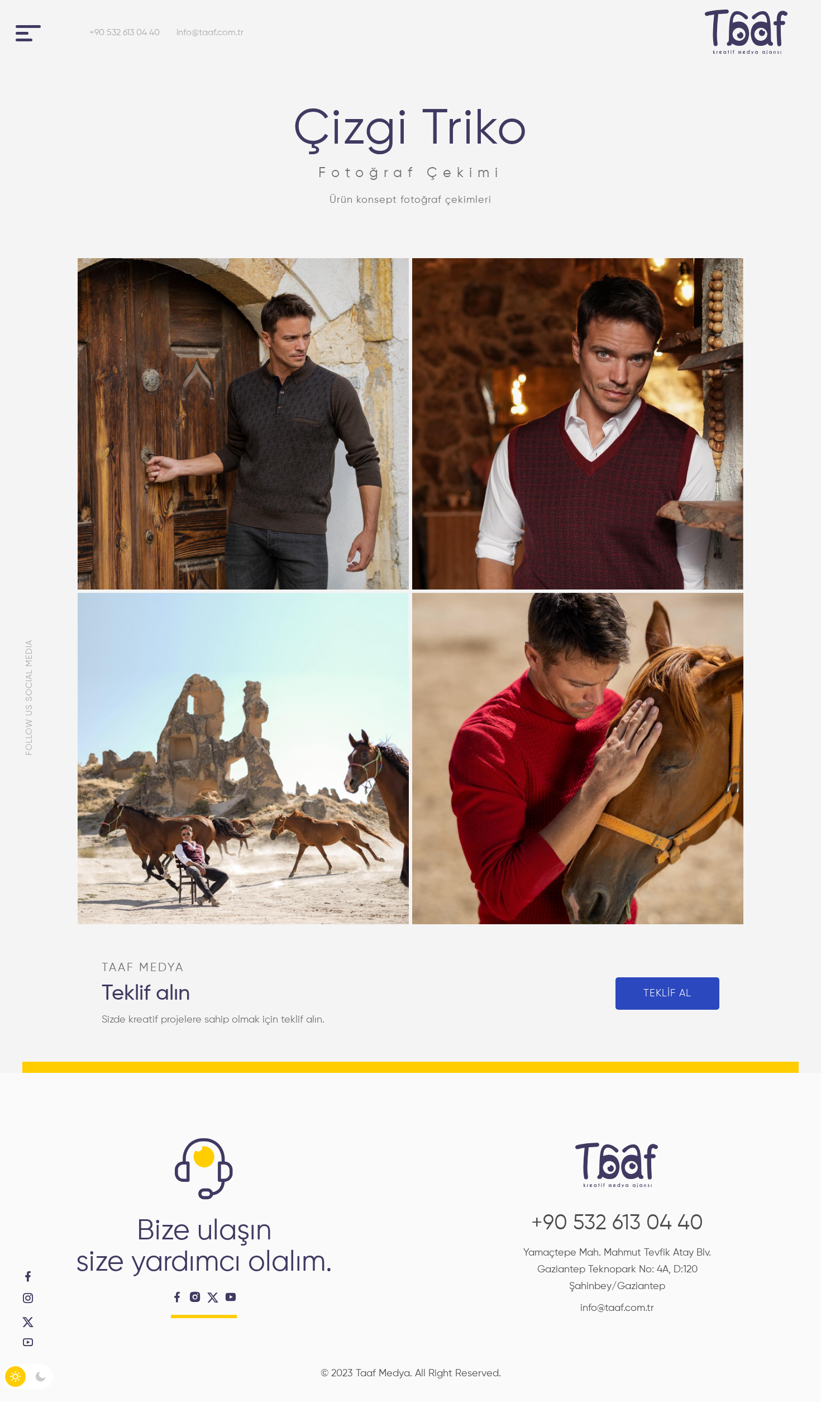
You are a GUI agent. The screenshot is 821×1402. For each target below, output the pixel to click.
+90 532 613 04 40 (124, 32)
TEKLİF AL (667, 993)
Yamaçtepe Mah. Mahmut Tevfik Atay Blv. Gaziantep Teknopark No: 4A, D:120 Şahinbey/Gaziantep (617, 1269)
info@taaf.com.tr (210, 32)
